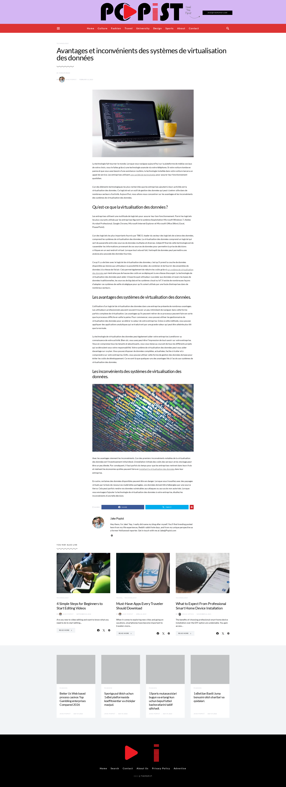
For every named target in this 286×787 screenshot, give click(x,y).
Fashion (116, 28)
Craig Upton (188, 614)
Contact (194, 28)
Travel (129, 28)
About (181, 28)
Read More (64, 630)
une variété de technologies (143, 174)
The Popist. (146, 776)
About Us (143, 768)
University (143, 28)
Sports (169, 28)
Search (115, 768)
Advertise (180, 768)
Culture (102, 28)
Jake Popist (71, 79)
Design (157, 28)
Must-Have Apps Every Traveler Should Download (139, 605)
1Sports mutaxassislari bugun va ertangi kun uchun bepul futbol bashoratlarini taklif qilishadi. (163, 701)
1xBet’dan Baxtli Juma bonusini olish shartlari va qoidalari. (209, 697)
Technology (63, 43)
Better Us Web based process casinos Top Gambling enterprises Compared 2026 (73, 699)
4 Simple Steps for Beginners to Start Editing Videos (79, 605)
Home (90, 28)
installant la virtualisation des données (156, 469)
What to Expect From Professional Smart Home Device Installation (201, 605)
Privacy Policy (161, 768)
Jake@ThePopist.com (217, 13)
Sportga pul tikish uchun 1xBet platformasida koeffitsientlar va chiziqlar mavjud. (119, 699)
